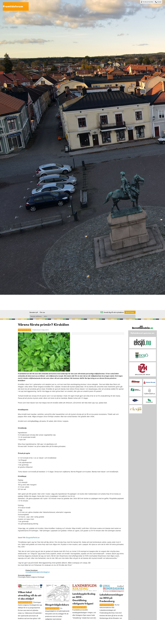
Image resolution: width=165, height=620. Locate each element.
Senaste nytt (34, 312)
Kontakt (159, 2)
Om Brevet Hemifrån (148, 2)
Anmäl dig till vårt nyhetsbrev (114, 312)
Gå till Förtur (130, 312)
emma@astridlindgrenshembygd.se (38, 572)
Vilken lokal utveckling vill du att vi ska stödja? (29, 595)
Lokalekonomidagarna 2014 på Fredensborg (111, 598)
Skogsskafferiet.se (32, 537)
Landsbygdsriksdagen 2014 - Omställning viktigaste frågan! (83, 598)
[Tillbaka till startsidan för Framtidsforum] (14, 5)
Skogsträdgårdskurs (57, 604)
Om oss (42, 312)
